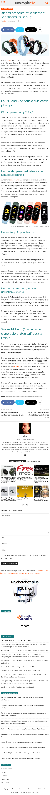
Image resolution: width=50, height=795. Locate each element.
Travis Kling (4, 734)
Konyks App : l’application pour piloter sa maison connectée (27, 747)
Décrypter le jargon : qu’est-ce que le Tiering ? (17, 640)
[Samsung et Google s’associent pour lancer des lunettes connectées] (8, 491)
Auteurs (14, 789)
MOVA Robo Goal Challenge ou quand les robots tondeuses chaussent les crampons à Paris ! (41, 480)
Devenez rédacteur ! (25, 789)
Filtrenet (4, 776)
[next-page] (26, 504)
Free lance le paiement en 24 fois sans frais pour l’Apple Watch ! (24, 478)
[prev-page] (23, 504)
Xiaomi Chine (15, 180)
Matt (2, 697)
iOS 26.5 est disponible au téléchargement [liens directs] (25, 742)
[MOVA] (25, 626)
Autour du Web (6, 769)
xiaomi (40, 396)
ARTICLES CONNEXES (17, 461)
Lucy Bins (4, 721)
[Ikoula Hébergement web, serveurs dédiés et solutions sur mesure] (25, 617)
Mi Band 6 (17, 366)
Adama (3, 742)
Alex (4, 21)
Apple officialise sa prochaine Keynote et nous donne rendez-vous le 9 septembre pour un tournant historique (24, 645)
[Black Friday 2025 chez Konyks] (25, 491)
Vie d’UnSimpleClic (40, 789)
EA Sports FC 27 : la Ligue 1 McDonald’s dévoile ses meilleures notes (24, 650)
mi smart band (24, 396)
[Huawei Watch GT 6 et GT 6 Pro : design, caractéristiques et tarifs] (41, 491)
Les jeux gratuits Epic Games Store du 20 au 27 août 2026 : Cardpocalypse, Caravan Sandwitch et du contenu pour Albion (22, 655)
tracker (33, 396)
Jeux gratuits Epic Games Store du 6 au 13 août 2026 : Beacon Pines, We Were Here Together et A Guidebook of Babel (24, 682)
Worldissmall (5, 783)
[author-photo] (25, 428)
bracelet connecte (12, 396)
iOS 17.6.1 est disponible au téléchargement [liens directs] (24, 753)
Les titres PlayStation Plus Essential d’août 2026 (17, 687)
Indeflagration (6, 779)
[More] (40, 29)
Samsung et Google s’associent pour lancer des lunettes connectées (8, 499)
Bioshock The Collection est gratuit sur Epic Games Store (38, 414)
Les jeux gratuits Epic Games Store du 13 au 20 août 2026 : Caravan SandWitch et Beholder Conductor (24, 676)
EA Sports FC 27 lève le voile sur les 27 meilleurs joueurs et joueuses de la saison (24, 662)
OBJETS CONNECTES (7, 9)
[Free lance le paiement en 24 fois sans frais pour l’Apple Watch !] (25, 470)
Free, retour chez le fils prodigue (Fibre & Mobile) (26, 758)
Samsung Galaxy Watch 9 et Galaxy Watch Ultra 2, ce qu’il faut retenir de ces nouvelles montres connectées (8, 480)
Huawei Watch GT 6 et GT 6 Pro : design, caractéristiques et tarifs (41, 499)
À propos (6, 789)
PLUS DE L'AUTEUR (33, 461)
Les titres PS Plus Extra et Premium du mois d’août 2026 (20, 671)
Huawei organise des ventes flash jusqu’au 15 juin (12, 413)
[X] (25, 455)
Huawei (9, 60)
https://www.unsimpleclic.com (25, 439)
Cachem (4, 772)
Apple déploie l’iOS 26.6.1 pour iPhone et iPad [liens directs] (21, 667)
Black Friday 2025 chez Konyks (24, 498)
